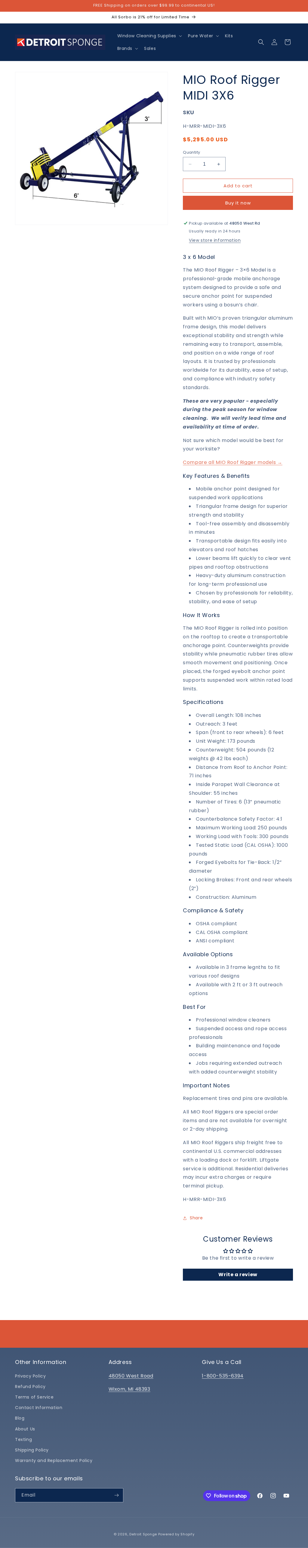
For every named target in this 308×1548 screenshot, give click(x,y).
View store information (215, 240)
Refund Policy (30, 1387)
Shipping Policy (32, 1450)
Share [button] (196, 1218)
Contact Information (38, 1408)
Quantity (191, 152)
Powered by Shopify (176, 1534)
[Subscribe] (116, 1495)
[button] (149, 35)
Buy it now (238, 203)
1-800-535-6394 (222, 1375)
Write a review (237, 1274)
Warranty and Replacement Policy (54, 1460)
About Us (25, 1429)
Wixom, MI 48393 (129, 1389)
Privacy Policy (30, 1376)
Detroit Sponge (143, 1534)
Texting (23, 1439)
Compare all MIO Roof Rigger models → (232, 462)
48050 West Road (131, 1375)
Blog (19, 1418)
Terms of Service (34, 1397)
